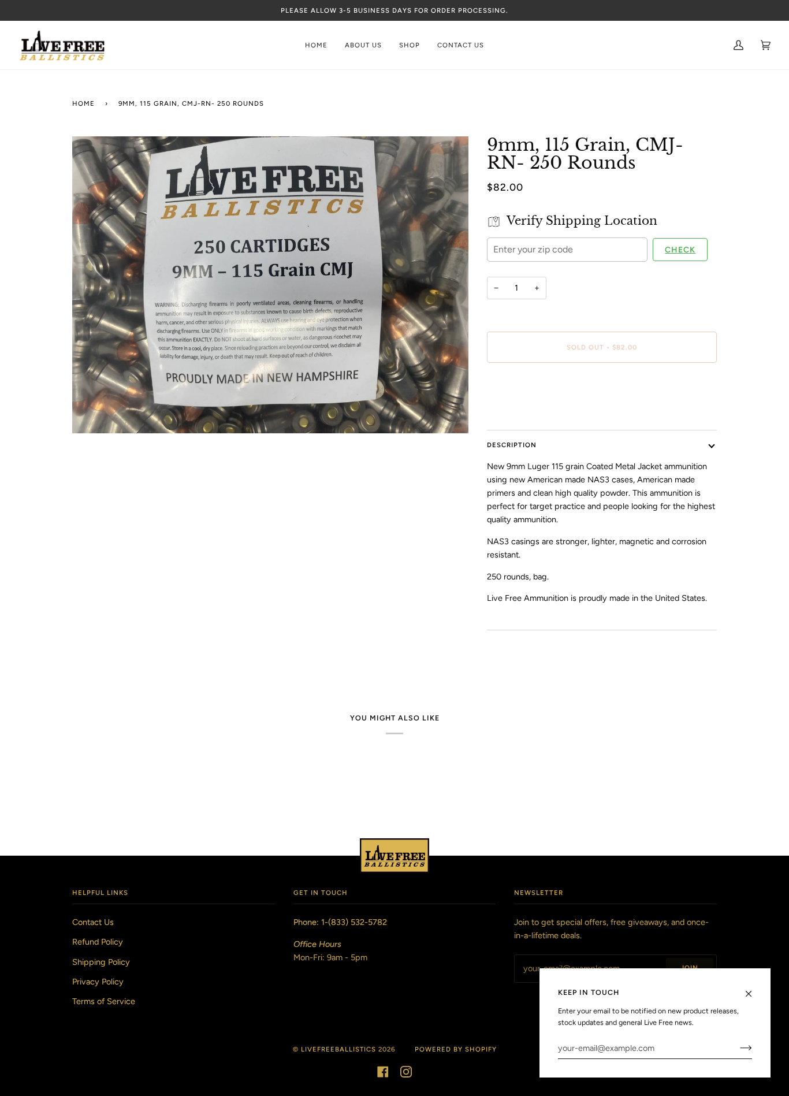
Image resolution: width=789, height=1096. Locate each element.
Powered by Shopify (456, 1049)
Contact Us (93, 922)
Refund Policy (97, 942)
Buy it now (601, 396)
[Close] (753, 988)
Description (512, 445)
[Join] (736, 1048)
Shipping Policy (101, 962)
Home (83, 103)
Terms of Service (103, 1001)
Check (680, 250)
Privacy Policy (98, 981)
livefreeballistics (338, 1049)
